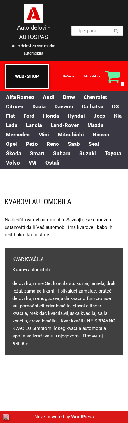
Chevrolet (95, 97)
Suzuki (87, 153)
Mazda (95, 125)
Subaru (62, 153)
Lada (11, 125)
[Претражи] (116, 31)
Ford (29, 116)
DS (115, 107)
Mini (43, 135)
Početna (68, 76)
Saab (74, 144)
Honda (51, 116)
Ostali (52, 163)
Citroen (15, 107)
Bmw (69, 97)
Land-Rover (65, 125)
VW (33, 163)
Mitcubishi (71, 135)
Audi (48, 97)
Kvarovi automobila (31, 269)
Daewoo (63, 107)
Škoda (13, 153)
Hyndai (76, 116)
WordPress (82, 417)
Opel (11, 144)
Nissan (101, 135)
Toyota (113, 153)
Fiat (10, 116)
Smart (37, 153)
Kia (118, 116)
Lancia (34, 125)
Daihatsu (92, 107)
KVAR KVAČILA (28, 259)
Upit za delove (91, 76)
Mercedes (18, 135)
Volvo (13, 163)
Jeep (99, 116)
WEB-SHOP (27, 76)
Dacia (39, 107)
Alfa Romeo (20, 97)
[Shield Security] (5, 417)
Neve (39, 417)
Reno (53, 144)
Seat (94, 144)
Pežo (32, 144)
